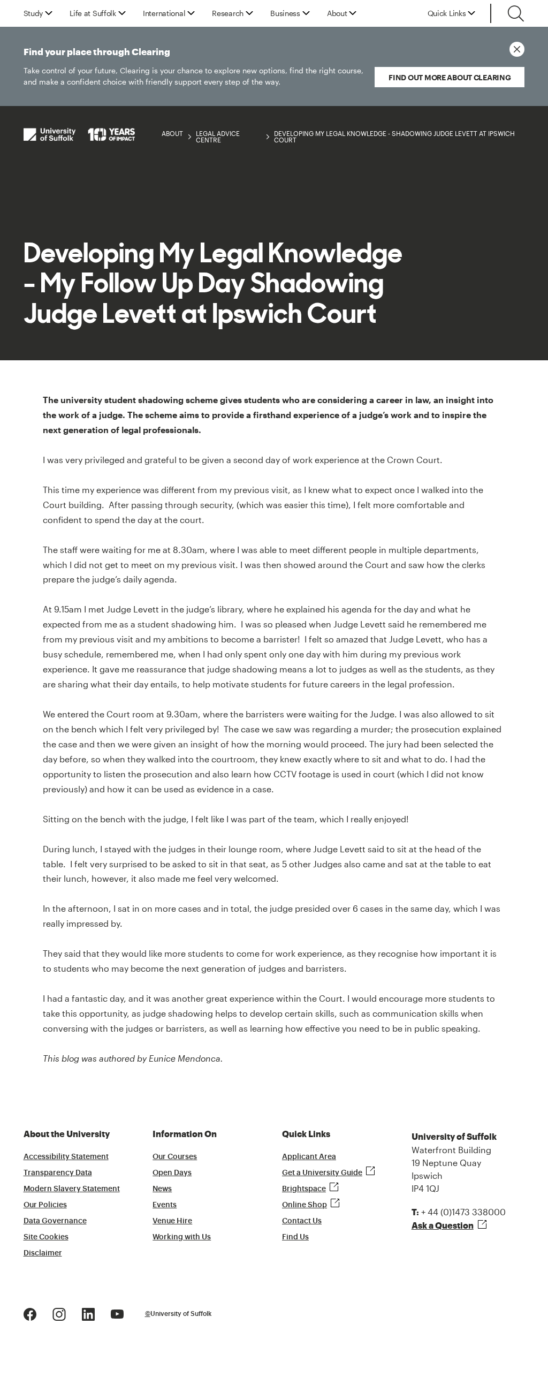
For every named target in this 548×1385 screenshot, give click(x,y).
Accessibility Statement (66, 1157)
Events (165, 1205)
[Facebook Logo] (30, 1313)
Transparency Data (58, 1173)
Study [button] (33, 13)
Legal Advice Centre (218, 136)
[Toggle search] (515, 13)
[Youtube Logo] (117, 1313)
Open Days (172, 1173)
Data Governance (55, 1221)
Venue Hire (172, 1221)
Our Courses (175, 1157)
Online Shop (304, 1205)
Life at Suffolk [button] (93, 13)
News (162, 1189)
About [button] (337, 13)
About (172, 133)
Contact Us (302, 1221)
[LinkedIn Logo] (88, 1313)
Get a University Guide (322, 1173)
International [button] (164, 13)
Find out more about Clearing (450, 77)
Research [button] (227, 13)
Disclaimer (43, 1253)
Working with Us (182, 1237)
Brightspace (304, 1189)
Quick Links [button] (447, 13)
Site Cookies (46, 1237)
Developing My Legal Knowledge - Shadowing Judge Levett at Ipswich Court (394, 136)
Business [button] (285, 13)
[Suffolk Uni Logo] (79, 134)
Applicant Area (309, 1157)
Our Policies (45, 1205)
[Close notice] (516, 49)
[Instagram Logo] (59, 1313)
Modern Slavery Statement (72, 1189)
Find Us (295, 1237)
